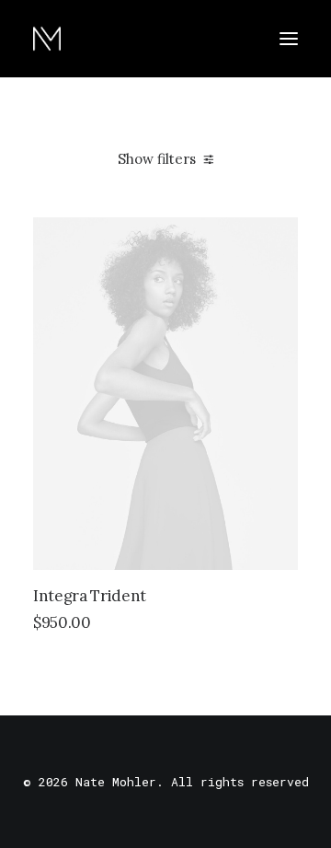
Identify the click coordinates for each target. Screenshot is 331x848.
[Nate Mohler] (47, 38)
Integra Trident (89, 596)
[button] (288, 38)
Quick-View (276, 239)
